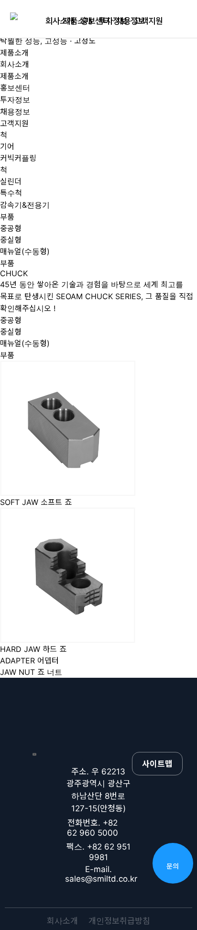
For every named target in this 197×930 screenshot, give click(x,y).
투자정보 (107, 21)
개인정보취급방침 (119, 921)
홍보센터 (89, 21)
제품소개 (72, 21)
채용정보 (125, 21)
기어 (7, 146)
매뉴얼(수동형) (25, 251)
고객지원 (143, 21)
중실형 (11, 240)
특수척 (11, 193)
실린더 (11, 181)
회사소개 (54, 21)
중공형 (11, 228)
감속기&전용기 (25, 205)
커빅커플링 (18, 158)
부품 (7, 263)
